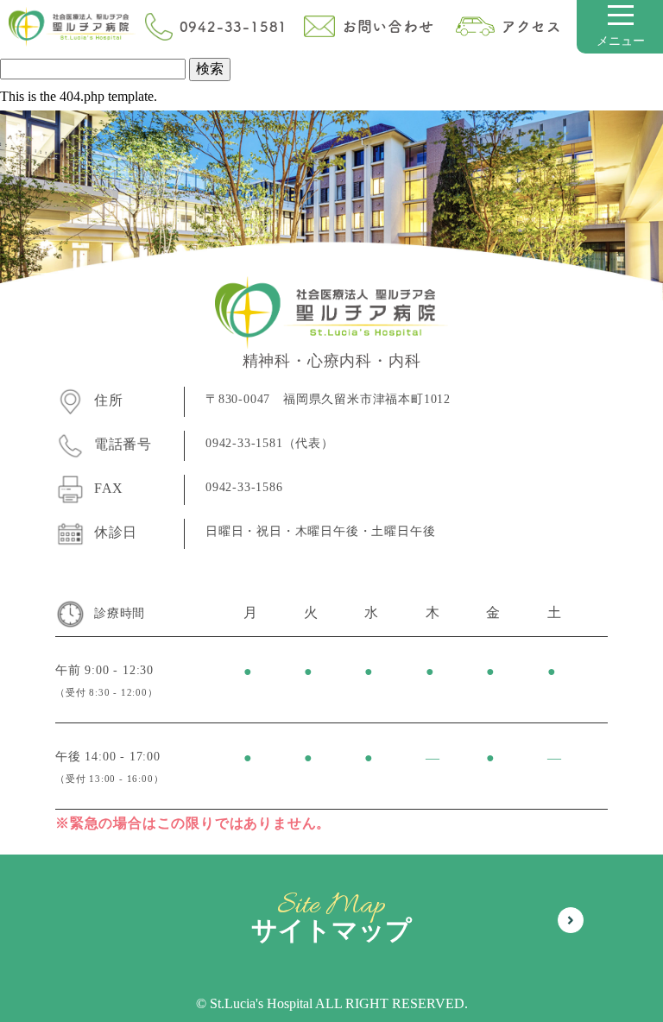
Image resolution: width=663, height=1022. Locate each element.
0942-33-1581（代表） (269, 443)
